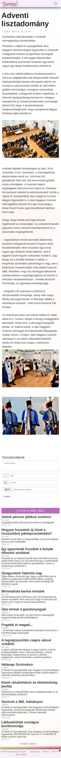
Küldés (7, 496)
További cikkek (28, 743)
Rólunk (46, 752)
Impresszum (35, 752)
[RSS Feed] (43, 754)
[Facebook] (30, 754)
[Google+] (34, 754)
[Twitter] (39, 754)
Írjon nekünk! (21, 754)
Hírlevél (55, 752)
